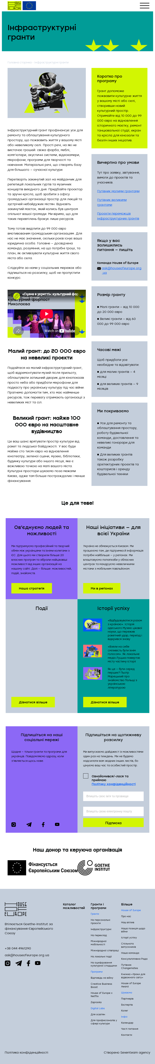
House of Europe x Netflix (101, 994)
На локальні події (101, 956)
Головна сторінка (20, 62)
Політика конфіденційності (26, 1053)
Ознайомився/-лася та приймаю (114, 780)
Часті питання (129, 1028)
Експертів (127, 1004)
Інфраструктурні (101, 929)
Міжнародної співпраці (105, 950)
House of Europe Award (131, 985)
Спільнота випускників (128, 945)
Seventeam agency (135, 1053)
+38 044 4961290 (18, 948)
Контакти (126, 1034)
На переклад (99, 935)
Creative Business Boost (101, 985)
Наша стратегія (31, 588)
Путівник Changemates (129, 966)
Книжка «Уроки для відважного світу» (133, 976)
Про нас (126, 916)
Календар (127, 1022)
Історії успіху (129, 937)
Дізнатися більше (33, 702)
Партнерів (127, 998)
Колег (124, 1010)
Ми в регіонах (102, 588)
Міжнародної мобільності (98, 943)
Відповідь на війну (102, 977)
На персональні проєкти (100, 921)
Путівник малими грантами (118, 191)
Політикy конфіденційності (114, 784)
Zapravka (96, 1002)
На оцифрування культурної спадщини (104, 964)
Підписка (113, 822)
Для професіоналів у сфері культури (104, 1022)
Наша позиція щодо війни (133, 930)
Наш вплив (127, 922)
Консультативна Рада (134, 958)
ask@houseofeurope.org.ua (121, 270)
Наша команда (130, 952)
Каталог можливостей (74, 905)
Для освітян (98, 1014)
